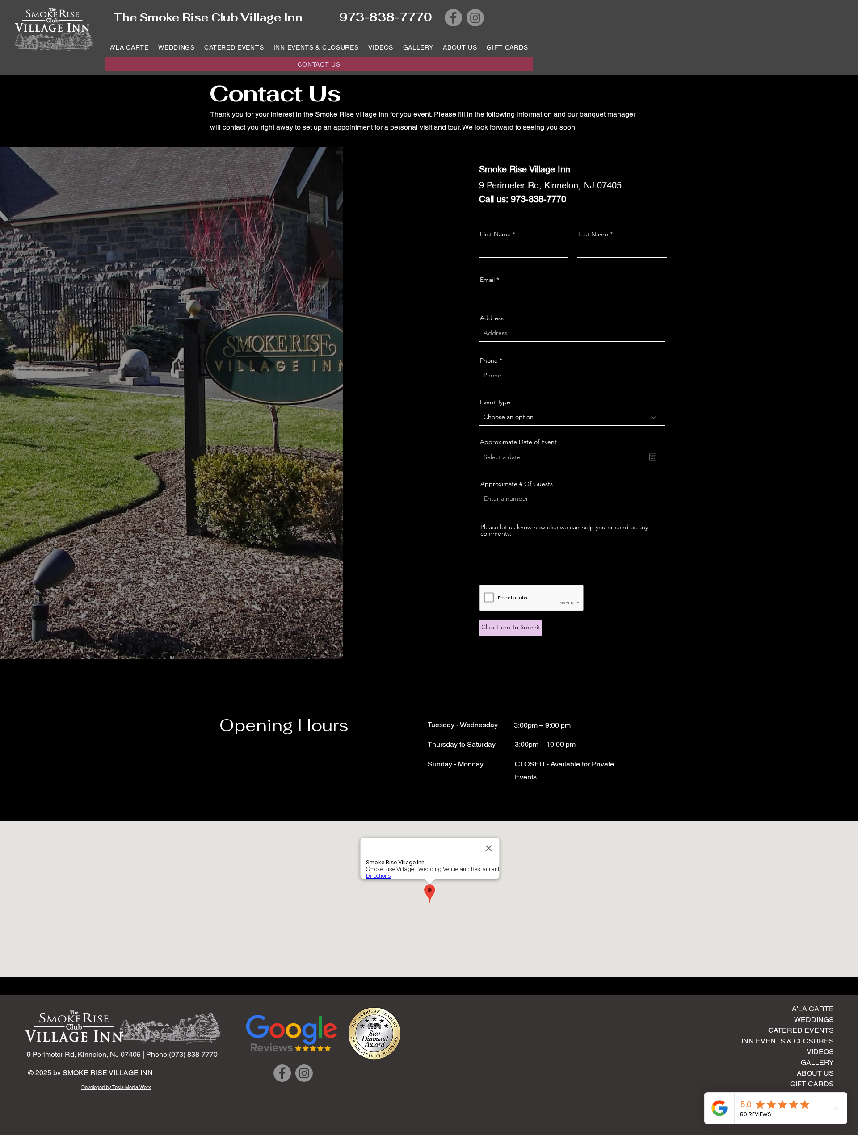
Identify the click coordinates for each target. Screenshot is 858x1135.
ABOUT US (815, 1073)
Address (492, 318)
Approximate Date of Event (518, 442)
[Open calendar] (652, 457)
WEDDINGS (814, 1019)
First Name (495, 234)
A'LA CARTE (813, 1009)
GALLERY (817, 1062)
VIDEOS (820, 1051)
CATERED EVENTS (801, 1030)
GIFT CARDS (812, 1084)
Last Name (593, 234)
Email (487, 279)
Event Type (495, 402)
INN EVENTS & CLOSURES (798, 1041)
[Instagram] (475, 17)
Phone (489, 360)
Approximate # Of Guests (516, 484)
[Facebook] (453, 17)
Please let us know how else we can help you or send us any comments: (564, 530)
